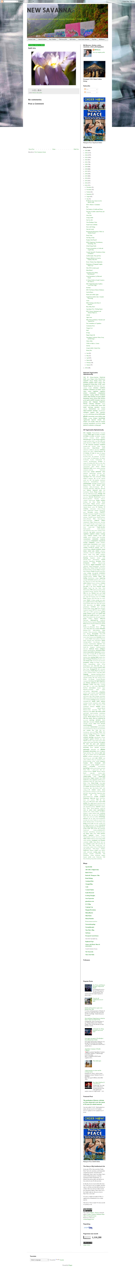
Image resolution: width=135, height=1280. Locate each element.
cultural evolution (100, 395)
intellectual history (94, 648)
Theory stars (102, 821)
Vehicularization (87, 836)
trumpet (91, 827)
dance (97, 554)
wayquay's (88, 843)
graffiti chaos (95, 613)
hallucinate (85, 620)
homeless (85, 632)
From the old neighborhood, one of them (98, 1000)
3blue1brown (89, 442)
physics (103, 751)
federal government (97, 589)
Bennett (91, 492)
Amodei (94, 468)
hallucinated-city (94, 620)
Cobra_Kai (85, 532)
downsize (95, 569)
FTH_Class (96, 598)
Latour (103, 384)
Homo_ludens (101, 632)
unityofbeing (98, 423)
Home (53, 149)
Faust (104, 588)
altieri (93, 466)
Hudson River (93, 382)
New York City (96, 730)
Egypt (98, 574)
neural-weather (101, 725)
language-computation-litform (98, 674)
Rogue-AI (90, 386)
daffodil (103, 552)
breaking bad (87, 502)
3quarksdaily (88, 867)
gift (100, 603)
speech (95, 803)
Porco (103, 759)
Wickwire (85, 845)
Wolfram (92, 850)
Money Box (89, 350)
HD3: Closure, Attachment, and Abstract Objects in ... (93, 312)
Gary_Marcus (98, 601)
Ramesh (99, 771)
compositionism (87, 540)
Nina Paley (98, 732)
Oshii (100, 740)
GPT (104, 381)
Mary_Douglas (95, 696)
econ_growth (95, 573)
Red (87, 207)
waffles (91, 842)
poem (100, 754)
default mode (101, 558)
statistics (103, 806)
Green (87, 300)
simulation (93, 799)
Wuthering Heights (100, 855)
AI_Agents (102, 453)
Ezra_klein (85, 586)
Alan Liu (98, 463)
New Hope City (94, 728)
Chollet (88, 523)
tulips (95, 826)
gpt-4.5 (88, 611)
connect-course (86, 544)
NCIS (98, 723)
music (85, 407)
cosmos (103, 546)
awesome (94, 483)
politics (100, 416)
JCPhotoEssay (94, 659)
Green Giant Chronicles (83, 39)
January (88, 365)
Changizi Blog (89, 884)
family (103, 586)
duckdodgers (102, 569)
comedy (85, 537)
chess (94, 518)
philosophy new (95, 749)
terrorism (85, 820)
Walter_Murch (96, 842)
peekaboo (85, 745)
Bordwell (91, 497)
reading (103, 774)
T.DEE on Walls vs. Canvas (92, 343)
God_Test (103, 606)
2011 (86, 185)
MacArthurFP (101, 686)
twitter (88, 828)
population (99, 759)
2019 (86, 166)
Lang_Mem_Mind (101, 672)
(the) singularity (87, 433)
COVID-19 (91, 547)
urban (94, 833)
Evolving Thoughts (90, 895)
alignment (94, 464)
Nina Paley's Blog (89, 930)
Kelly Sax (102, 665)
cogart (104, 532)
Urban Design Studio (91, 246)
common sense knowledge (98, 537)
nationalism (92, 721)
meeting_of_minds (87, 703)
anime (103, 471)
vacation (103, 835)
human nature (102, 635)
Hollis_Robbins (96, 630)
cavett (93, 507)
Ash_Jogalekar (96, 480)
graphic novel (99, 615)
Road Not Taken (94, 781)
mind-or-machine (94, 713)
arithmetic (90, 478)
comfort (89, 537)
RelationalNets (86, 778)
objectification (102, 410)
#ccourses (103, 432)
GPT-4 (84, 611)
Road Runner (102, 781)
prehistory (102, 761)
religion (92, 778)
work (84, 852)
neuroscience (92, 409)
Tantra (84, 816)
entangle (85, 579)
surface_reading (95, 811)
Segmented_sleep (101, 793)
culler (101, 547)
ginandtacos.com (89, 901)
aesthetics (86, 389)
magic (103, 687)
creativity (97, 547)
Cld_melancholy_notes (88, 530)
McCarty (92, 698)
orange (93, 740)
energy (97, 578)
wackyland (85, 842)
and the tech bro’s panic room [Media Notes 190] (93, 1008)
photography (86, 751)
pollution (90, 756)
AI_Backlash (102, 454)
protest (84, 766)
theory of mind (95, 821)
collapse (84, 535)
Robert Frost (86, 783)
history (98, 628)
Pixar (93, 752)
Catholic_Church (87, 507)
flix (87, 593)
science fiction (101, 790)
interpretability (90, 652)
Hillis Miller (89, 628)
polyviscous (102, 756)
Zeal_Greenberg (87, 858)
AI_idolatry (102, 458)
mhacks (103, 706)
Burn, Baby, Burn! (90, 306)
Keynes (85, 667)
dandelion (103, 554)
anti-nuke (99, 473)
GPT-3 (103, 610)
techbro (96, 816)
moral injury (102, 715)
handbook (102, 620)
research (97, 778)
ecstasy (90, 574)
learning (100, 677)
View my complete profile (99, 52)
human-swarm (93, 637)
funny (103, 598)
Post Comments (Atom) (40, 152)
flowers (34, 92)
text (89, 820)
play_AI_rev (86, 754)
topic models (99, 823)
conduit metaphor (100, 542)
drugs (98, 569)
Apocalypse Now (87, 476)
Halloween (102, 618)
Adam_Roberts (95, 448)
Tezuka (95, 820)
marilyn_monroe (94, 694)
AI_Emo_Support (86, 458)
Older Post (76, 149)
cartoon (103, 389)
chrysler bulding (98, 523)
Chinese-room (96, 522)
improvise (102, 400)
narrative (96, 407)
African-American (94, 377)
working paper (97, 425)
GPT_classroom (98, 610)
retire (101, 778)
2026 (86, 150)
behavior (89, 490)
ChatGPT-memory (101, 517)
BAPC (103, 485)
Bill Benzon (102, 39)
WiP (104, 845)
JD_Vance (103, 658)
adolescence (86, 449)
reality (94, 776)
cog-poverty (99, 532)
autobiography (87, 483)
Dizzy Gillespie (90, 568)
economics (102, 573)
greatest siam (92, 617)
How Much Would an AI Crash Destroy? (99, 1083)
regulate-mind (86, 420)
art (96, 389)
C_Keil (94, 505)
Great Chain (86, 617)
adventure (97, 449)
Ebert (104, 571)
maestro (99, 687)
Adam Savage (101, 446)
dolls (100, 568)
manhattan (102, 693)
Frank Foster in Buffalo (91, 224)
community (93, 393)
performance (102, 745)
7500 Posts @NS (63, 39)
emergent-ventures (87, 576)
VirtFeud (93, 838)
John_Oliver (102, 662)
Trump (88, 827)
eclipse (84, 573)
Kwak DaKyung (101, 670)
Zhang (92, 858)
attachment (102, 480)
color (104, 535)
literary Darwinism (100, 682)
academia (102, 387)
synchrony (85, 423)
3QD (84, 377)
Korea (84, 670)
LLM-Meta (103, 684)
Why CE (103, 843)
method (98, 706)
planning (97, 752)
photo (40, 92)
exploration (89, 584)
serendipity (102, 794)
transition (96, 825)
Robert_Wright (94, 783)
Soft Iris (88, 345)
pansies (85, 742)
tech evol (92, 816)
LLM (99, 384)
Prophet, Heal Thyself (91, 240)
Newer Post (31, 149)
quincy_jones (96, 769)
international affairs (100, 650)
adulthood (91, 449)
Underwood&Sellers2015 (99, 830)
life (95, 681)
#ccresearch (85, 434)
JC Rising (88, 659)
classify (96, 525)
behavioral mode (97, 490)
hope (84, 633)
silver (88, 799)
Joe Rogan (97, 662)
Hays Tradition (52, 39)
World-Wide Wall (98, 386)
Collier (100, 535)
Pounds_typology (87, 761)
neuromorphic (86, 727)
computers (86, 395)
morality (85, 716)
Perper (91, 747)
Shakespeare (86, 798)
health (84, 625)
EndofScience (91, 578)
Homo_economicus (93, 632)
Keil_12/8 (96, 666)
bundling (85, 505)
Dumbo (93, 571)
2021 (86, 162)
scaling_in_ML (86, 789)
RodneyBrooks (97, 784)
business (90, 505)
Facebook (99, 586)
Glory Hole (89, 215)
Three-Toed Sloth (89, 954)
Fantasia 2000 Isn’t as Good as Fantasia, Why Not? (93, 259)
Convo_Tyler (86, 545)
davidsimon (91, 556)
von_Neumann (101, 840)
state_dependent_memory (89, 806)
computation (101, 393)
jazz (90, 402)
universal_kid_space (100, 831)
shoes (84, 799)
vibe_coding (102, 836)
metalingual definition (88, 706)
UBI (99, 828)
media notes (94, 405)
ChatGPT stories (96, 515)
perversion (102, 747)
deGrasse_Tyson (87, 559)
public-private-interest (95, 768)
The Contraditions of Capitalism (93, 323)
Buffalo (103, 503)
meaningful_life (87, 405)
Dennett (103, 559)
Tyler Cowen (94, 828)
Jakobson (85, 657)
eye (104, 584)
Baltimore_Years (87, 485)
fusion (84, 600)
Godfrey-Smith (86, 608)
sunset (94, 810)
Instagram (92, 647)
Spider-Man (99, 803)
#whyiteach (89, 441)
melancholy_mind (97, 703)
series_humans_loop (88, 796)
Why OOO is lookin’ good (92, 268)
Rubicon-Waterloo (96, 786)
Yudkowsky (99, 857)
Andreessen (102, 469)
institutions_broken (100, 647)
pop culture (98, 758)
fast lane (95, 588)
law (93, 677)
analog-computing (101, 468)
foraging (85, 594)
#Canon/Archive (96, 432)
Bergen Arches (94, 379)
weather (93, 843)
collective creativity (92, 535)
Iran (98, 653)
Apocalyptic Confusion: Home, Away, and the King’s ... (95, 338)
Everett (93, 583)
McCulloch (97, 698)
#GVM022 (85, 437)
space (92, 803)
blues (101, 495)
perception (90, 745)
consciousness (94, 544)
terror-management (100, 818)
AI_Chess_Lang (87, 456)
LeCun (84, 679)
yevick (89, 857)
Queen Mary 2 (87, 769)
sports (103, 803)
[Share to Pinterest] (41, 90)
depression (85, 561)
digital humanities (96, 564)
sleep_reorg (86, 801)
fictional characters (93, 591)
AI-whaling (89, 463)
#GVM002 (97, 434)
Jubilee (84, 664)
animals (93, 471)
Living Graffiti (89, 217)
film (99, 398)
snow (97, 801)
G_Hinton (93, 600)
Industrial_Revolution (88, 645)
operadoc (90, 740)
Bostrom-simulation (87, 498)
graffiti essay (86, 615)
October (88, 192)
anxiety (93, 475)
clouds (95, 530)
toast (95, 823)
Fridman (89, 598)
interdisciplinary (91, 650)
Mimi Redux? (89, 270)
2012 (86, 183)
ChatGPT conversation (88, 513)
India (104, 643)
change (85, 510)
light (97, 681)
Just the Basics (89, 292)
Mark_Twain (102, 694)
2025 (86, 152)
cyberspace (98, 552)
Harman (99, 622)
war (102, 842)
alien (101, 463)
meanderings (88, 699)
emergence (103, 574)
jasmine (101, 657)
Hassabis (93, 623)
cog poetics (92, 532)
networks (103, 723)
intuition (103, 652)
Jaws (104, 657)
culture (85, 396)
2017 (86, 171)
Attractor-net (86, 481)
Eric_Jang (85, 581)
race (101, 769)
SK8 (97, 800)
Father (100, 588)
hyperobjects (98, 640)
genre (98, 603)
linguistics (102, 402)
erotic (93, 581)
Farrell (89, 588)
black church (89, 495)
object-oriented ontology (90, 410)
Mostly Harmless (89, 918)
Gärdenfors (92, 601)
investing (92, 653)
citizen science (87, 391)
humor (90, 638)
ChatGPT (86, 381)
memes (100, 405)
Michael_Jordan (87, 709)
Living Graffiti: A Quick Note (93, 348)
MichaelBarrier (89, 913)
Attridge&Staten (95, 481)
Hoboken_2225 (87, 630)
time (92, 823)
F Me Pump (92, 586)
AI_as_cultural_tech (88, 454)
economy (85, 574)
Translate (62, 1260)
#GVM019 (97, 436)
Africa (92, 451)
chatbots (96, 512)
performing (91, 414)
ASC (91, 480)
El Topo (88, 332)
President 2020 (87, 763)
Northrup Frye (96, 733)
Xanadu (85, 857)
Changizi (96, 510)
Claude (100, 525)
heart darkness (98, 625)
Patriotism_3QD (97, 742)
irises (37, 92)
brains (99, 389)
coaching (99, 530)
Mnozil (90, 715)
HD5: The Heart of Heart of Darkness (95, 290)
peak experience (100, 412)
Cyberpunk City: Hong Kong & (98, 1030)
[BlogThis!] (35, 90)
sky (100, 800)
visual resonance (87, 840)
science (85, 421)
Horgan (89, 633)
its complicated (101, 655)
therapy (85, 823)
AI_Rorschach (99, 459)
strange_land (102, 808)
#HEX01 (103, 437)
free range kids (87, 596)
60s (86, 444)
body (104, 495)
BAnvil (98, 485)
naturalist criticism (87, 723)
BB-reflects (91, 488)
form (96, 595)
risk (98, 779)
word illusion (102, 850)
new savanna (101, 409)
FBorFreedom (86, 589)
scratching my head (95, 791)
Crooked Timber (89, 890)
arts (88, 480)
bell (104, 490)
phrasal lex (99, 751)
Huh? (87, 330)
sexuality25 (102, 796)
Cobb (86, 887)
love (88, 686)
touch (104, 823)
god (98, 606)
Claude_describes (101, 527)
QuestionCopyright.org (91, 938)
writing (92, 855)
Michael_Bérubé (101, 708)
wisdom (91, 847)
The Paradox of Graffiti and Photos (94, 209)
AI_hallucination (95, 458)
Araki (94, 476)
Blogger (70, 1265)
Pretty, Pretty (89, 235)
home (103, 630)
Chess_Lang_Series (87, 520)
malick (103, 689)
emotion (95, 576)
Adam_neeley (86, 448)
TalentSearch (102, 815)
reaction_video (101, 773)
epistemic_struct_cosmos (99, 579)
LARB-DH (88, 675)
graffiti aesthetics (87, 613)
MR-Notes (85, 718)
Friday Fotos (98, 381)
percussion (85, 414)
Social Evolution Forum (91, 949)
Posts (87, 89)
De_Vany (96, 556)
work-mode (89, 852)
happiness (94, 621)
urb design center (88, 833)
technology (102, 816)
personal (96, 414)
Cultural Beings (87, 549)
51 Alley (98, 442)
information (102, 645)
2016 (86, 173)
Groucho (103, 617)
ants (90, 475)
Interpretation (97, 652)
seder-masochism (92, 793)
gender (88, 603)
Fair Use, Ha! (89, 220)
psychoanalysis (101, 766)
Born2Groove (102, 379)
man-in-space (95, 691)
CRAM (88, 315)
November (89, 189)
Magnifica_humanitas (88, 689)
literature (97, 403)
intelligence (102, 648)
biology (100, 493)
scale (104, 788)
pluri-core (96, 754)
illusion (103, 642)
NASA (103, 720)
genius (92, 603)
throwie (89, 823)
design (103, 561)
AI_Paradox (86, 459)
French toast (98, 596)
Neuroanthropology (90, 924)
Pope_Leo (94, 759)
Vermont (93, 836)
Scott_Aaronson (87, 791)
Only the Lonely (90, 229)
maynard (88, 698)
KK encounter (101, 669)
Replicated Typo (89, 941)
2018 (86, 169)
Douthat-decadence (87, 569)
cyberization (102, 551)
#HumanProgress (87, 439)
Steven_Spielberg (95, 808)
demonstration (96, 559)
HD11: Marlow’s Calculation (93, 204)
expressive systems (97, 584)
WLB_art (96, 847)
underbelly (102, 828)
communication (86, 539)
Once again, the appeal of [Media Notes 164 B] (94, 1039)
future (88, 600)
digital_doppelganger (94, 566)
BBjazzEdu (97, 488)
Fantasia (85, 588)
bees (84, 490)
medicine (103, 701)
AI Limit (92, 453)
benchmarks (86, 492)
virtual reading (98, 838)
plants (101, 753)
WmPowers (86, 850)
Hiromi (94, 628)
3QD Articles (72, 39)
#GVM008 (91, 436)
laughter (90, 677)
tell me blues (92, 818)
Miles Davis (102, 709)
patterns (103, 742)
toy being (85, 825)
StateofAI (98, 806)
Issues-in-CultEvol (92, 655)
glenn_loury (90, 605)
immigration (85, 643)
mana (89, 692)
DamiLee (85, 554)
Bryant (93, 503)
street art (85, 810)
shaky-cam (98, 421)
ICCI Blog (88, 904)
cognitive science (95, 534)
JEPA (84, 660)
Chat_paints (90, 512)
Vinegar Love (89, 328)
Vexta (97, 836)
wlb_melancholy (87, 848)
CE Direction (99, 507)
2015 (86, 176)
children (103, 520)
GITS (84, 605)
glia (94, 605)
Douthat (103, 568)
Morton (94, 716)
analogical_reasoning (88, 469)
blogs (98, 495)
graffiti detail (102, 613)
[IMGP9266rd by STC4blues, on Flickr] (53, 85)
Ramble (94, 771)
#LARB (94, 439)
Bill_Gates (85, 493)
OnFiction (87, 933)
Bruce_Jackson (86, 503)
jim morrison (102, 660)
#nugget (84, 441)
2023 (86, 157)
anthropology (92, 473)
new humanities (101, 728)
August (88, 196)
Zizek (95, 858)
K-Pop (103, 664)
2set (99, 441)
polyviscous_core (87, 758)
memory (85, 704)
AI (87, 377)
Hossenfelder (95, 633)
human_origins (86, 637)
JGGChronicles (96, 660)
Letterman (85, 681)
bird (104, 493)
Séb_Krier (85, 793)
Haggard (96, 618)
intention (85, 650)
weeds (99, 843)
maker (97, 689)
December (89, 187)
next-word (92, 732)
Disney (91, 381)
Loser (84, 686)
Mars (90, 696)
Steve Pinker (86, 808)
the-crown (102, 820)
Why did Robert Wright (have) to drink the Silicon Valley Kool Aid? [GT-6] (95, 1019)
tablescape (85, 815)
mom (94, 715)
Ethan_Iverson (101, 581)
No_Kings (90, 733)
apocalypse (102, 475)
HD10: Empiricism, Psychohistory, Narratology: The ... (94, 243)
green (97, 617)
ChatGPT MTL (87, 515)
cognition (95, 391)
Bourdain (97, 498)
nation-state (86, 722)
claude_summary (101, 528)
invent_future (86, 653)
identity (103, 640)
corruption (98, 545)
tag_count (96, 815)
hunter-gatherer (96, 638)
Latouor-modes (94, 675)
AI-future (100, 461)
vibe (99, 836)
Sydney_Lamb (96, 813)
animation (92, 389)
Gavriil (84, 603)
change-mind (90, 510)
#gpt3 (93, 434)
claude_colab (91, 527)
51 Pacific (102, 443)
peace (94, 744)
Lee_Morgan (91, 679)
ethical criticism (93, 398)
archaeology (98, 476)
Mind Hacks (88, 915)
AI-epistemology (93, 461)
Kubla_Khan (94, 384)
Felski (103, 589)
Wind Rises (92, 845)
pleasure (91, 754)
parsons (88, 742)
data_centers (85, 556)
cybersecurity (91, 552)
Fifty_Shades (102, 591)
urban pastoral (88, 835)
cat (104, 505)
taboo (90, 815)
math (84, 698)
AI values (97, 453)
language (95, 402)
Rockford (92, 784)
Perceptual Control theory (92, 936)
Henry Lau (99, 626)
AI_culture (102, 456)
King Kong (86, 669)
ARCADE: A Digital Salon (92, 869)
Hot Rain (88, 287)
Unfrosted (85, 831)
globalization (86, 606)
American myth (87, 468)
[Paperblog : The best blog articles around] (88, 1229)
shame (97, 798)
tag (92, 815)
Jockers (91, 662)
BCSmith (103, 488)
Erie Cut (90, 581)
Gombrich (85, 610)
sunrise (90, 810)
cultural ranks (91, 551)
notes (101, 733)
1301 (93, 441)
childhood (96, 520)
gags (101, 600)
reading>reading (87, 776)
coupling (92, 395)
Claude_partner (86, 528)
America (103, 466)
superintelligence (101, 810)
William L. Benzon (94, 1212)
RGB (104, 778)
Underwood (86, 830)
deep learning (91, 396)
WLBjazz (103, 848)
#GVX (97, 437)
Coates (103, 530)
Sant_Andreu (96, 788)
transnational (92, 423)
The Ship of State (90, 237)
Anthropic (85, 473)
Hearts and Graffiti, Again (92, 294)
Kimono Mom (101, 667)
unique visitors (86, 1245)
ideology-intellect (87, 642)
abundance (95, 387)
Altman (97, 466)
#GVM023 (92, 437)
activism (94, 446)
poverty (93, 761)
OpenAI (85, 740)
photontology (91, 416)
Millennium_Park (87, 711)
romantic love (101, 420)
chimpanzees (86, 522)
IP (95, 653)
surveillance (102, 811)
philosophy (102, 414)
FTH (93, 598)
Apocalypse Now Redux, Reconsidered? (92, 273)
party (92, 742)
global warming (101, 605)
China (91, 522)
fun (101, 598)
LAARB (85, 672)
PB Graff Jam (87, 744)
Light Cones (89, 317)
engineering (102, 578)
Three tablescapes (97, 1061)
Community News (90, 326)
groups (85, 618)
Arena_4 (85, 478)
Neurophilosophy (89, 927)
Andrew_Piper (86, 471)
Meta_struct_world (100, 704)
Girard (103, 603)
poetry (96, 416)
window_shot (99, 845)
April (87, 358)
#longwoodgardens (100, 439)
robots (84, 785)
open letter (102, 739)
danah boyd (91, 554)
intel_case (85, 648)
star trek (103, 805)
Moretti (89, 716)
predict (97, 761)
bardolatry (85, 486)
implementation (92, 643)
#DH (89, 434)
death (100, 556)
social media (102, 801)
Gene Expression (89, 898)
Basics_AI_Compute (94, 486)
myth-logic (90, 407)
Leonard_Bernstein (100, 679)
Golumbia (103, 608)
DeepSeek (92, 558)
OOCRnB (97, 739)
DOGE (96, 568)
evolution (103, 583)
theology (89, 821)
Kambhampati (86, 665)
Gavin (103, 601)
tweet (100, 827)
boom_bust (85, 497)
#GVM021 (103, 436)
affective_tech (86, 451)
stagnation (91, 805)
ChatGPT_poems (92, 517)
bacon (103, 483)
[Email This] (33, 90)
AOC (98, 475)
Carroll (97, 505)
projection (102, 764)
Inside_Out (85, 647)
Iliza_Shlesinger (96, 642)
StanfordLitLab (97, 805)
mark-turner (86, 696)
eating (101, 571)
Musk (94, 718)
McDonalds (102, 698)
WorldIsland (86, 855)
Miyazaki (85, 386)
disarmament (102, 566)
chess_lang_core (101, 518)
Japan (97, 657)
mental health (91, 704)
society (103, 421)
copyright (92, 545)
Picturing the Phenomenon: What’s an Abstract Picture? (95, 232)
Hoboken (85, 382)
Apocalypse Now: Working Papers (94, 309)
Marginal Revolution (90, 910)
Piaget (84, 752)
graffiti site (93, 615)
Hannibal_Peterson (87, 621)
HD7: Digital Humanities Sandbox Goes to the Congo (94, 284)
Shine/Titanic (102, 798)
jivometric (86, 662)
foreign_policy (90, 594)
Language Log (89, 907)
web (96, 843)
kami (92, 665)
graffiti (92, 400)
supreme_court (86, 811)
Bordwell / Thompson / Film (92, 875)
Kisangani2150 (86, 384)
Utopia (97, 835)
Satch (101, 788)
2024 (86, 155)
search (100, 791)
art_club (98, 478)
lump (96, 686)
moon (96, 715)
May (87, 355)
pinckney (89, 752)
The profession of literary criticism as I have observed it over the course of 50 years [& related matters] (94, 1102)
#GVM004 (86, 436)
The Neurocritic (89, 951)
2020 (86, 164)
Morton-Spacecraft (100, 716)
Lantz (84, 675)
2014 (86, 178)
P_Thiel (103, 740)
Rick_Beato (89, 779)
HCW (103, 623)
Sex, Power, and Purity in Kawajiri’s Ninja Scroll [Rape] (99, 986)
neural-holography (87, 725)
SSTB (87, 805)
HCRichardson (98, 623)
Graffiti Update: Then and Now (93, 256)
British (103, 502)
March (88, 360)
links (84, 682)
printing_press (86, 764)
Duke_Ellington (87, 571)
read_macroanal (87, 774)
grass (104, 615)
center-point (93, 508)
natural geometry (100, 722)
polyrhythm (96, 756)
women (96, 850)
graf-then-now (97, 611)
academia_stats (86, 446)
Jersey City (101, 382)
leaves (103, 677)
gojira (96, 608)
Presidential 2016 (100, 763)
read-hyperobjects (96, 774)
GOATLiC (93, 607)
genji (95, 603)
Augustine (102, 481)
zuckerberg (99, 858)
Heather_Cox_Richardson (89, 626)
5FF (84, 444)
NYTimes (91, 735)
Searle (103, 791)
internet (85, 652)
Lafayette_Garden (92, 672)
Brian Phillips (96, 502)
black (84, 495)
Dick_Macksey (86, 564)
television (85, 818)
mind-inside (86, 713)
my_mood (85, 720)
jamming (85, 402)
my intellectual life (100, 718)
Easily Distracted (89, 892)
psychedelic (92, 766)
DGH (94, 563)
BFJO (104, 492)
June (87, 353)
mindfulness (102, 713)
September (89, 194)
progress (95, 418)
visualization (91, 425)
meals (84, 699)
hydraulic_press (90, 640)
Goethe (92, 608)
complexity (102, 539)
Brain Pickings (89, 878)
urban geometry (101, 833)
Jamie (89, 657)
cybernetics (85, 552)
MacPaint (85, 687)
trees (84, 827)
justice (98, 664)
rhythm (85, 779)
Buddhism (98, 503)
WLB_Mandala (101, 847)
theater (84, 821)
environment (90, 579)
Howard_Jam (86, 635)
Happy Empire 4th (90, 335)
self (89, 421)
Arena (88, 379)
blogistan (94, 495)
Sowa (89, 803)
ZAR (104, 857)
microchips (94, 709)
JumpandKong (91, 664)
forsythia (100, 594)
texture (91, 820)
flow (90, 593)
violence (89, 838)
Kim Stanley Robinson (92, 667)
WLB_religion (96, 848)
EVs (84, 584)
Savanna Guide (31, 39)
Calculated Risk (89, 881)
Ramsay (103, 771)
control (103, 544)
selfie (96, 794)
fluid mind (99, 593)
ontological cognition (88, 412)
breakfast (103, 500)
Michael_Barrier (87, 708)
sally (91, 788)
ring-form (93, 420)
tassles (88, 816)
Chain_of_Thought (101, 508)
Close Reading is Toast (91, 222)
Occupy (103, 737)
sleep (104, 799)
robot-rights (102, 783)
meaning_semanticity (100, 699)
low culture (91, 686)
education (94, 574)
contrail (99, 544)
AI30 (94, 463)
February (88, 362)
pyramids (103, 768)
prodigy (90, 418)
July (87, 199)
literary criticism (88, 403)
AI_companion (95, 456)
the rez (98, 820)
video (84, 838)
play (104, 753)
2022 (86, 159)
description (98, 396)
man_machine (86, 691)
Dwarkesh (97, 571)
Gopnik (90, 610)
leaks (96, 677)
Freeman (93, 596)
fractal (103, 594)
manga (103, 403)
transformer (91, 825)
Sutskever (85, 813)
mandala (93, 692)
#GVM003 (102, 434)
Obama (98, 735)
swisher (90, 813)
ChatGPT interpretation (99, 513)
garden (88, 400)
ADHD (103, 448)
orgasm (97, 740)
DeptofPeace (92, 561)
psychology (102, 418)
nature (94, 723)
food (103, 593)
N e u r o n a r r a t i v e (91, 921)
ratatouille (92, 773)
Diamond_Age (101, 563)
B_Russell (99, 483)
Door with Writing (90, 227)
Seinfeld (85, 795)
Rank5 (84, 773)
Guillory (90, 618)
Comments (88, 92)
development (86, 563)
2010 (86, 368)
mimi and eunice (97, 711)
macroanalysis (92, 688)
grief (99, 617)
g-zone (84, 400)
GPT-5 (91, 611)
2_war (96, 441)
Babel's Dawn (88, 872)
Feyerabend (86, 591)
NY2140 (85, 735)
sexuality (93, 421)
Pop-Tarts (94, 39)
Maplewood (86, 694)
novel (103, 733)
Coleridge (103, 534)
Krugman (88, 670)
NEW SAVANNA (49, 10)
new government (87, 728)
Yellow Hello (89, 341)
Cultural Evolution (42, 39)
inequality (96, 645)
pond (93, 758)
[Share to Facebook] (39, 90)
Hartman (89, 623)
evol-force (97, 583)
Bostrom (103, 497)
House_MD (102, 633)
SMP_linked (92, 801)
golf (99, 608)
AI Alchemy (86, 453)
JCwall (99, 658)
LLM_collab (97, 684)
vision (103, 838)
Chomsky (92, 523)
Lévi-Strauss (91, 681)
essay (96, 581)
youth (93, 857)
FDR (91, 589)
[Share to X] (37, 90)
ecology (89, 573)
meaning (93, 699)
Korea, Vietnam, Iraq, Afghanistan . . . (95, 262)
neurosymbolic (101, 727)
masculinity (102, 696)
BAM (94, 485)
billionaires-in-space (92, 493)
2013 (86, 180)
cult (104, 547)
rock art (88, 784)
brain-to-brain (92, 500)
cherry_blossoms (87, 518)
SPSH (84, 805)
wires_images (86, 847)
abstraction (90, 444)
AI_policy (92, 459)
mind (104, 405)
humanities (97, 400)
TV (97, 827)
